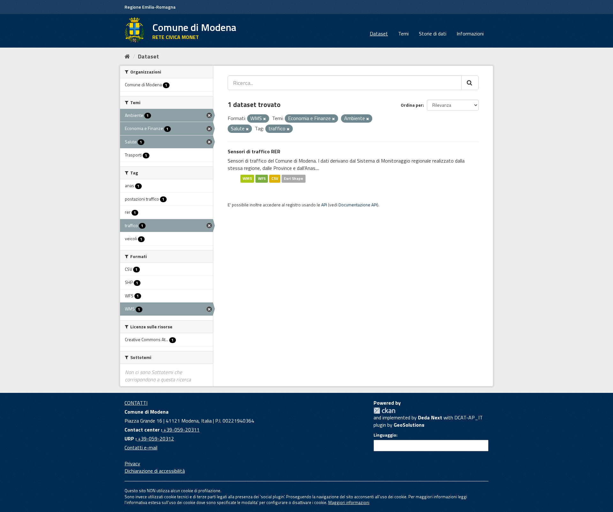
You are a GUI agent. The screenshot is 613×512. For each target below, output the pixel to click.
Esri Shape (293, 178)
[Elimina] (264, 118)
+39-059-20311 (181, 429)
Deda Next (430, 417)
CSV (274, 178)
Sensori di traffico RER (254, 151)
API (324, 205)
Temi (403, 33)
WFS (262, 178)
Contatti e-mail (141, 447)
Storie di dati (432, 33)
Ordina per (412, 105)
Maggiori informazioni (348, 502)
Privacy (132, 463)
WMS (247, 178)
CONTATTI (136, 403)
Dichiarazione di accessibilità (155, 471)
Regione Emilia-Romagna (150, 7)
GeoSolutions (409, 425)
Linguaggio (385, 435)
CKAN (384, 410)
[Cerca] (470, 82)
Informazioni (470, 33)
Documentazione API (357, 205)
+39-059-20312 (155, 438)
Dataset (379, 33)
